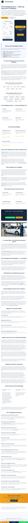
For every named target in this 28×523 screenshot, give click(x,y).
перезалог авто (3, 185)
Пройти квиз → (20, 34)
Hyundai (8, 86)
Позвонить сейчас (14, 500)
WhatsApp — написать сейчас (10, 217)
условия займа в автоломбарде (13, 305)
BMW (18, 86)
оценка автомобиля (20, 284)
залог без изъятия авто (22, 110)
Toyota (4, 86)
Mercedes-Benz (23, 86)
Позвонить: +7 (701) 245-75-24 (7, 39)
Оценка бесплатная (19, 459)
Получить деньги (4, 17)
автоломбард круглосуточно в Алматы (6, 467)
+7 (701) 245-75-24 (12, 17)
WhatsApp (22, 283)
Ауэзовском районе (15, 471)
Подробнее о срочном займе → (20, 136)
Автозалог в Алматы (4, 177)
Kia (11, 86)
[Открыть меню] (26, 1)
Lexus (14, 86)
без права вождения (7, 73)
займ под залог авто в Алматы (19, 15)
